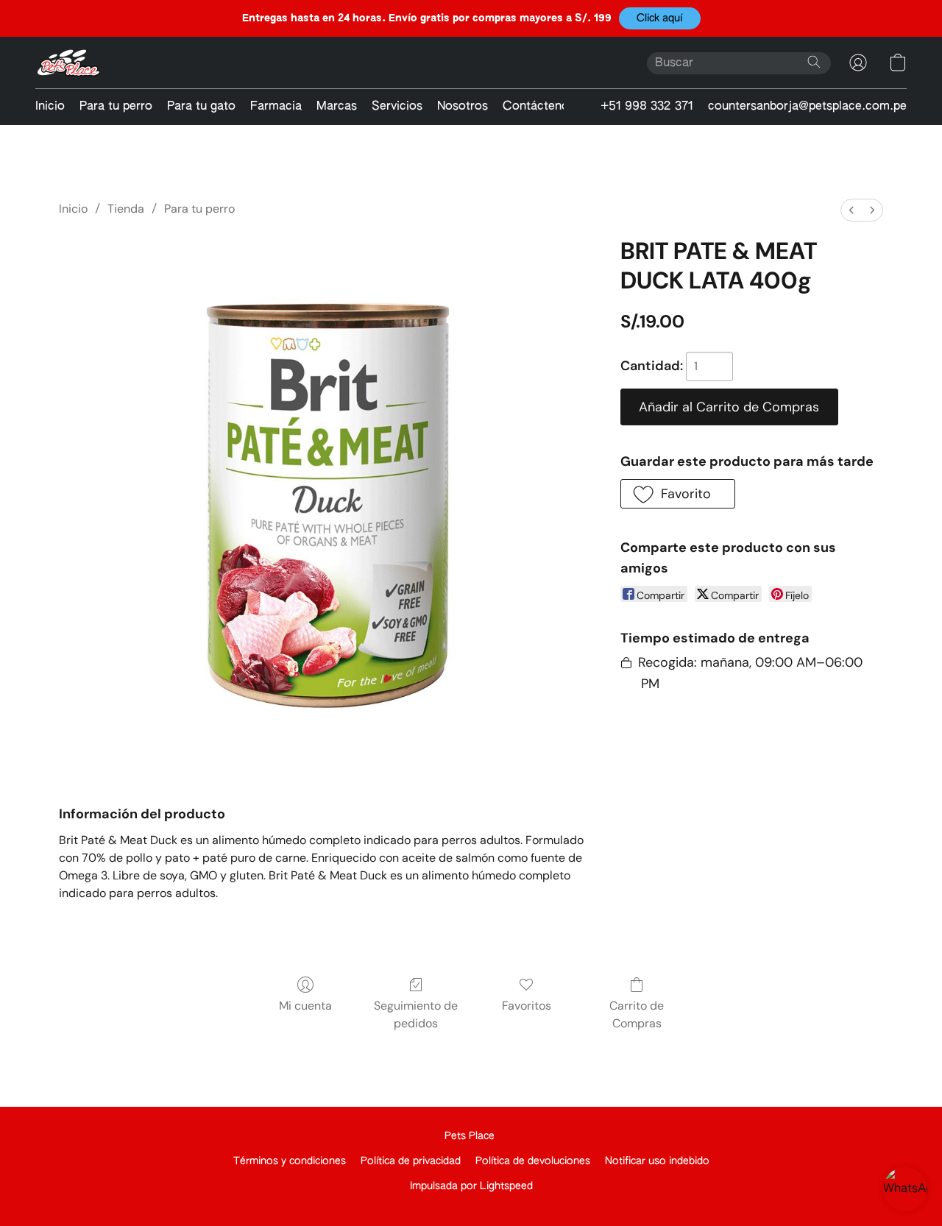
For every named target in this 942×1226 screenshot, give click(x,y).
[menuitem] (851, 210)
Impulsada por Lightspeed (471, 1186)
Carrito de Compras (636, 1014)
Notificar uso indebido (657, 1161)
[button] (660, 18)
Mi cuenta (305, 1005)
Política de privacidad (411, 1161)
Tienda (125, 208)
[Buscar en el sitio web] (814, 62)
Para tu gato (201, 107)
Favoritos (526, 1005)
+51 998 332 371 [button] (647, 107)
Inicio (50, 107)
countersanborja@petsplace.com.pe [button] (807, 107)
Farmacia (276, 107)
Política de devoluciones (532, 1161)
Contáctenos (539, 107)
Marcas (336, 107)
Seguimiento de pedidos (416, 1014)
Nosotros (462, 107)
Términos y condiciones (289, 1161)
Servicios (397, 107)
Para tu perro (115, 107)
